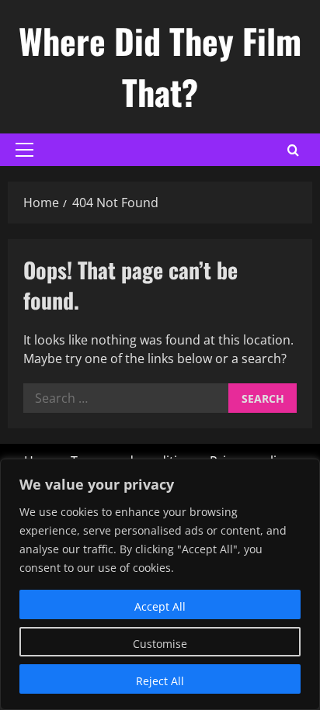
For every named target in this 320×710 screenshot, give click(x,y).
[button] (24, 149)
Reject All (160, 681)
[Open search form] (293, 150)
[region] (160, 584)
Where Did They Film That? (160, 66)
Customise (160, 643)
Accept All (160, 606)
